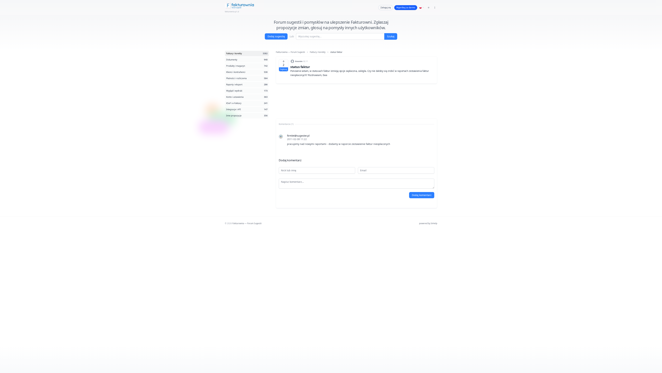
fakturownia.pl (231, 11)
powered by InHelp (428, 223)
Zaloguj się (385, 7)
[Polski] (422, 7)
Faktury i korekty (317, 52)
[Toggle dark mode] (428, 7)
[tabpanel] (356, 140)
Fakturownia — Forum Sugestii (290, 52)
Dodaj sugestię (276, 36)
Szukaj (390, 36)
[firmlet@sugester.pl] (281, 137)
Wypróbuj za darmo (405, 7)
